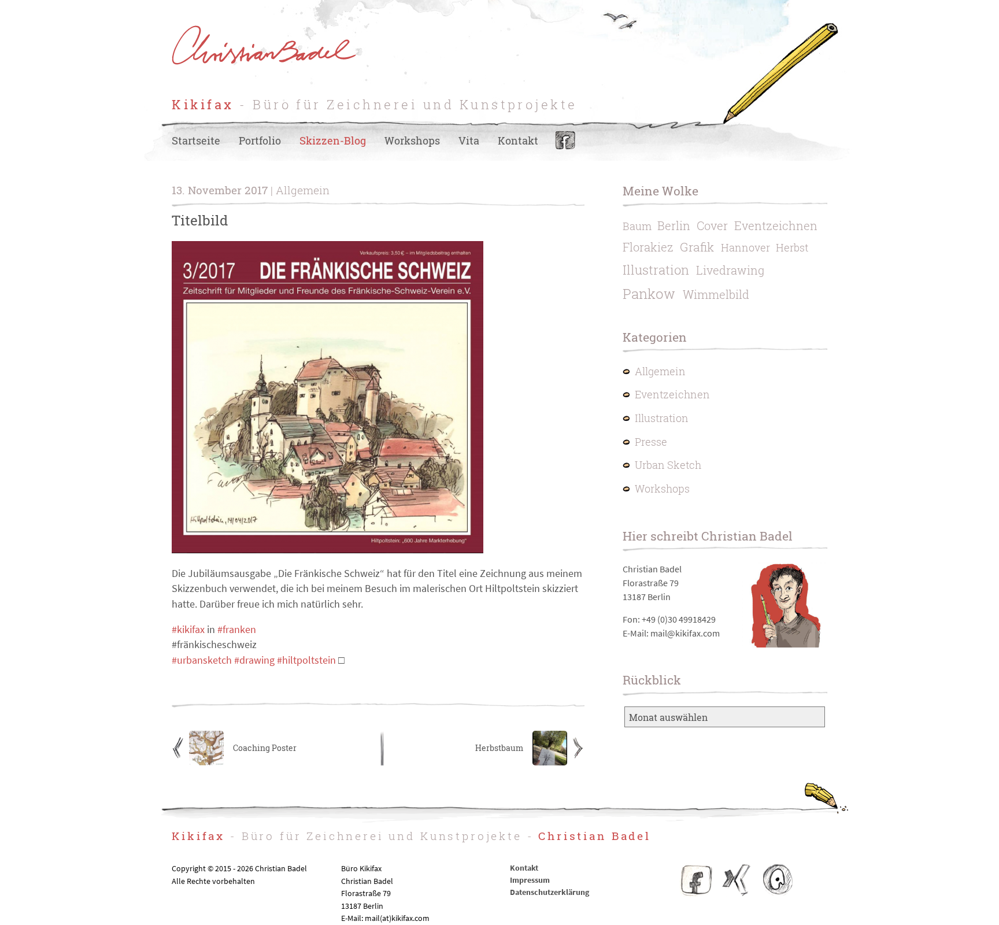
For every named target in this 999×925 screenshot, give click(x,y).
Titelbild (200, 220)
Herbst (792, 247)
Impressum (530, 880)
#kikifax (188, 629)
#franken (236, 629)
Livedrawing (730, 270)
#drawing (254, 660)
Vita (468, 140)
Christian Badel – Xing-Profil (736, 880)
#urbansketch (202, 660)
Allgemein (660, 371)
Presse (651, 442)
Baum (637, 226)
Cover (712, 225)
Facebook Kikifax (696, 880)
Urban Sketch (668, 465)
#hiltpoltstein (306, 660)
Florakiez (648, 246)
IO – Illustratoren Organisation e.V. (777, 880)
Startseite (196, 140)
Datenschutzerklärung (549, 892)
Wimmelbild (716, 294)
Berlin (673, 225)
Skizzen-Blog (332, 140)
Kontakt (518, 140)
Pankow (649, 293)
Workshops (412, 140)
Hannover (745, 247)
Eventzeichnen (775, 225)
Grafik (697, 247)
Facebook (565, 141)
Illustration (656, 269)
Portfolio (260, 140)
